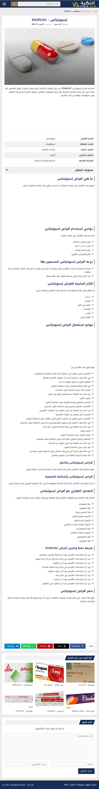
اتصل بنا (5, 785)
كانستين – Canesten (55, 711)
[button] (49, 170)
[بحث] (14, 4)
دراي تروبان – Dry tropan (54, 685)
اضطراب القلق (81, 246)
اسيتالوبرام (56, 185)
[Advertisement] (50, 117)
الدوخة (88, 297)
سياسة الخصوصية (17, 785)
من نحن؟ (29, 785)
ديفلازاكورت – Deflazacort (22, 685)
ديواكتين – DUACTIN (24, 711)
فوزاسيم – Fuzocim (87, 685)
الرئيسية (94, 11)
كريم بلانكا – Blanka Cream (83, 711)
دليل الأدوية (86, 11)
